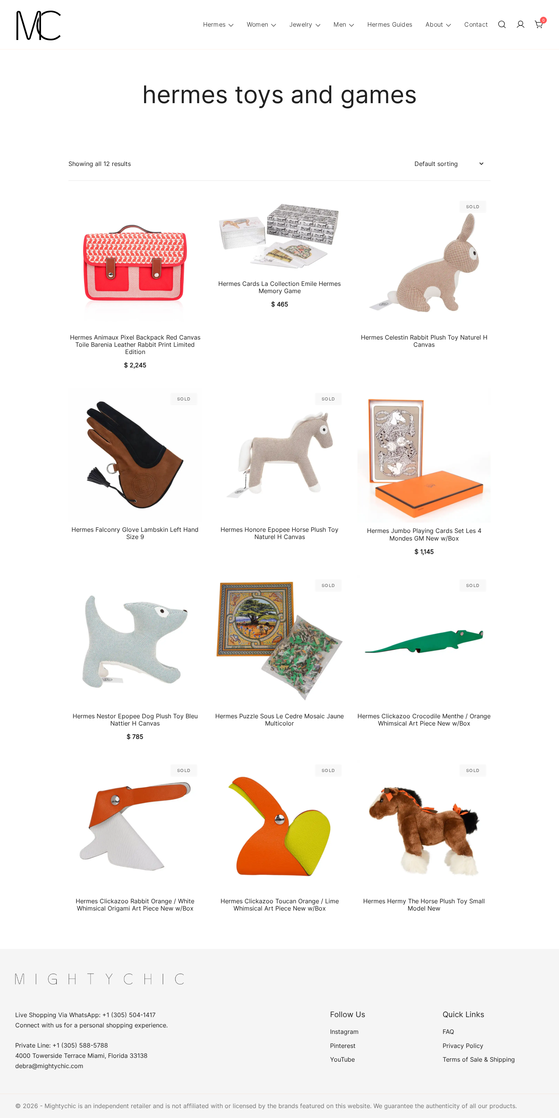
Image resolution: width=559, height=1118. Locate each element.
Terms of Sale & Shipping (479, 1059)
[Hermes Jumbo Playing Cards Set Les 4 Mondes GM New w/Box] (424, 455)
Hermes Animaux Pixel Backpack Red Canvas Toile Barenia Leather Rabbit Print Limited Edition (135, 344)
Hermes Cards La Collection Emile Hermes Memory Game (279, 287)
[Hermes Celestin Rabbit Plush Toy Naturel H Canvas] (424, 262)
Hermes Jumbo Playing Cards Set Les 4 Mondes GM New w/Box (424, 534)
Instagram (344, 1031)
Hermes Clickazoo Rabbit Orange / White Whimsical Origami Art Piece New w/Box (135, 904)
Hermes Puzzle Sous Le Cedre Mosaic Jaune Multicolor (279, 719)
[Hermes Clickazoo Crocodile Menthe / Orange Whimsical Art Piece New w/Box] (424, 641)
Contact (476, 24)
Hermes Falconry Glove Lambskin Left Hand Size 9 (135, 533)
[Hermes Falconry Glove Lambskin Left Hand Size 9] (135, 455)
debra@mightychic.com (49, 1066)
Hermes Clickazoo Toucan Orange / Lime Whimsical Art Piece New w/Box (280, 904)
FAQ (448, 1031)
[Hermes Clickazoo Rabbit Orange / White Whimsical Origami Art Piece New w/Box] (135, 826)
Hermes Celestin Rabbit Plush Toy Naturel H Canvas (424, 340)
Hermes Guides (389, 24)
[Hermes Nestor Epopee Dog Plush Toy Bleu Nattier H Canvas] (135, 641)
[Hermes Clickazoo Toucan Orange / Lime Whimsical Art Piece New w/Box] (279, 826)
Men (339, 24)
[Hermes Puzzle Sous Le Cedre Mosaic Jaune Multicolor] (279, 641)
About (434, 24)
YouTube (342, 1059)
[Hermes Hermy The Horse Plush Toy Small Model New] (424, 826)
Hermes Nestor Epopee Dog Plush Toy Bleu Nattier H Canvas (135, 719)
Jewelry (301, 24)
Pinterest (343, 1045)
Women (257, 24)
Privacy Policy (463, 1045)
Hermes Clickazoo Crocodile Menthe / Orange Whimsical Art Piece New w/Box (424, 719)
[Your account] (520, 25)
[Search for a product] (502, 24)
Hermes (214, 24)
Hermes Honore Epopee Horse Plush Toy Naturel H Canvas (279, 533)
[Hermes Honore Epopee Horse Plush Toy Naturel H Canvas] (279, 455)
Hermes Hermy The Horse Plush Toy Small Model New (424, 904)
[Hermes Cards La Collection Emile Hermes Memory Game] (279, 236)
